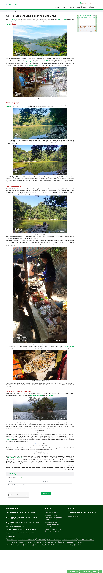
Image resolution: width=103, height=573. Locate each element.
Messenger (86, 571)
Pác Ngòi (50, 395)
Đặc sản (29, 65)
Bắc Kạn (33, 65)
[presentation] (78, 23)
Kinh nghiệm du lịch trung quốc (15, 542)
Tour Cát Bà (78, 545)
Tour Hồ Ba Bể (31, 21)
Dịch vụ (72, 7)
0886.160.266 (86, 3)
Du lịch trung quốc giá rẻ (53, 539)
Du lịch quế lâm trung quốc (50, 542)
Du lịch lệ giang (41, 539)
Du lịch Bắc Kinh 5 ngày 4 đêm (15, 545)
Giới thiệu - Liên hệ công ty (53, 524)
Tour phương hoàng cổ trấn (85, 539)
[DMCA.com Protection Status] (53, 529)
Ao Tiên (9, 24)
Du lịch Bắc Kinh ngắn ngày (66, 542)
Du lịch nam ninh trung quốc (33, 542)
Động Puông (9, 439)
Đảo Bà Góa (33, 395)
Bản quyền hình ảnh (51, 522)
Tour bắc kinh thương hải (69, 539)
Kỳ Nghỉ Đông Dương (68, 346)
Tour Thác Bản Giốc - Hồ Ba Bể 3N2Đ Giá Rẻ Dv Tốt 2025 (85, 28)
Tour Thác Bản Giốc (50, 545)
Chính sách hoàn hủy (51, 515)
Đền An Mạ (40, 395)
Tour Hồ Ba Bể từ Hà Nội (15, 458)
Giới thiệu (91, 7)
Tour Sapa (60, 545)
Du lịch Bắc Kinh (80, 542)
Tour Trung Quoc (11, 539)
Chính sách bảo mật (51, 520)
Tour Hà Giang (29, 545)
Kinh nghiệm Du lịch (81, 7)
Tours (64, 7)
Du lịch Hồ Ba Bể (62, 19)
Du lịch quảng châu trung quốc (27, 539)
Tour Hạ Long (69, 545)
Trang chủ (56, 7)
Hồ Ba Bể (14, 19)
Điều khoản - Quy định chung (54, 517)
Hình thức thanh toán (52, 512)
